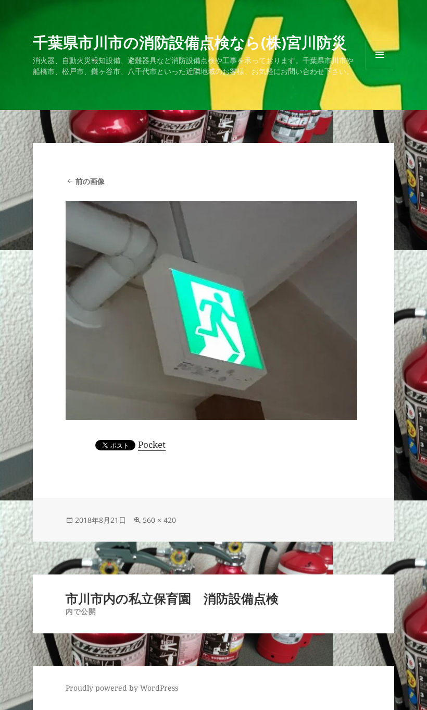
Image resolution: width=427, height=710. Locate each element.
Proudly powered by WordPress (122, 688)
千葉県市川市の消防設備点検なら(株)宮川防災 (190, 42)
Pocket (152, 444)
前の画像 (90, 181)
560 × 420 (159, 520)
